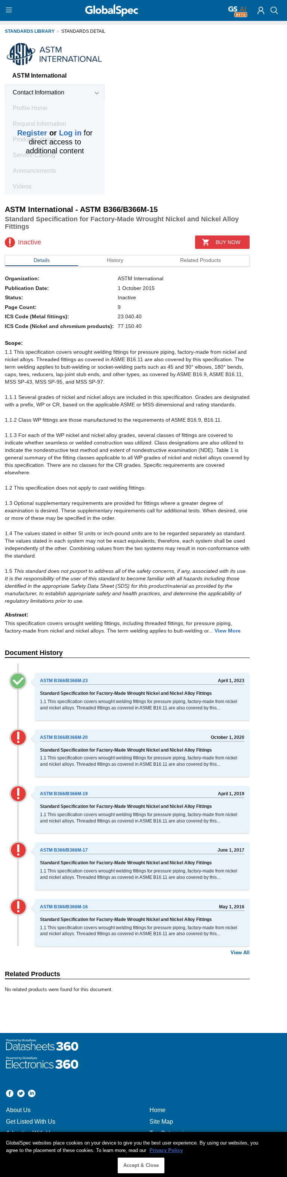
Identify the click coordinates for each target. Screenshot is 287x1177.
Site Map (161, 1121)
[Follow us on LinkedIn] (32, 1094)
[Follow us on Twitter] (21, 1094)
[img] (261, 10)
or (49, 133)
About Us (18, 1110)
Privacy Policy (166, 1150)
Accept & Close (141, 1165)
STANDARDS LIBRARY (30, 31)
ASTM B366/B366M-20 (64, 737)
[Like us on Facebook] (9, 1094)
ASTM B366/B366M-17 (64, 850)
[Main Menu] (10, 10)
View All (240, 952)
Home (157, 1110)
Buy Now (228, 242)
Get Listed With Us (30, 1121)
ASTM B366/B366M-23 (64, 680)
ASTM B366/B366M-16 (64, 906)
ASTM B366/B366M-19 (64, 793)
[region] (143, 1154)
